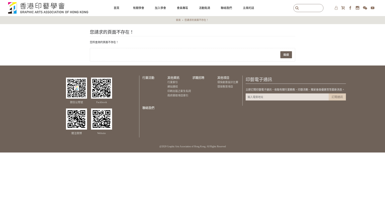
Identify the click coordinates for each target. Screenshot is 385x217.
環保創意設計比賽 (227, 82)
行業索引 (172, 82)
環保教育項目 (225, 86)
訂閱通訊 (337, 96)
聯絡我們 (148, 108)
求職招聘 (198, 77)
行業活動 (148, 77)
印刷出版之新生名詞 (179, 90)
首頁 (178, 20)
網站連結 (172, 86)
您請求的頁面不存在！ (196, 20)
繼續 (286, 54)
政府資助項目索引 (177, 95)
